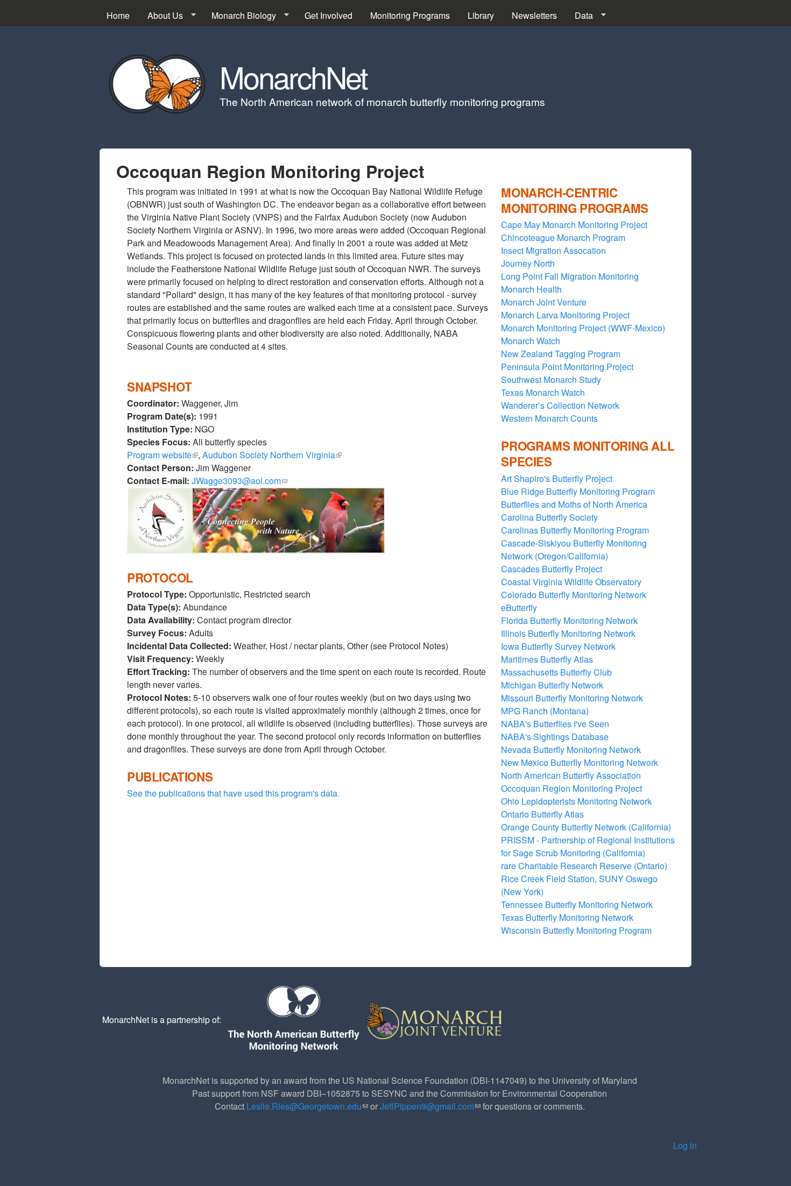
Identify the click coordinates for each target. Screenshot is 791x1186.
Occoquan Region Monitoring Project (571, 788)
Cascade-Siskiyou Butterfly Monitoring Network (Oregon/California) (574, 549)
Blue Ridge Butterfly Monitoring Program (578, 491)
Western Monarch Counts (549, 418)
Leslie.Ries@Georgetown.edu (307, 1106)
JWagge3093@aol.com (239, 480)
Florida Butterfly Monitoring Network (569, 620)
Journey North (528, 263)
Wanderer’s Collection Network (560, 405)
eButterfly (519, 607)
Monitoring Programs (410, 15)
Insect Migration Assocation (553, 250)
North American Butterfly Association (571, 775)
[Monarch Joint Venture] (435, 1019)
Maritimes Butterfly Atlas (547, 659)
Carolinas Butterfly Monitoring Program (575, 530)
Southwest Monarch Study (551, 379)
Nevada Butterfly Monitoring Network (571, 749)
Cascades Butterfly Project (551, 569)
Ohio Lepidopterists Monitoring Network (576, 801)
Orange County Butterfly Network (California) (586, 827)
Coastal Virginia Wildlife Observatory (571, 582)
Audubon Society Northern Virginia (272, 455)
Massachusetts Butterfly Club (556, 672)
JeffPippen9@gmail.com (430, 1106)
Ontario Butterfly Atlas (542, 814)
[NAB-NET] (292, 1019)
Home (118, 15)
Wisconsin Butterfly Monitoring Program (576, 930)
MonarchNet (293, 76)
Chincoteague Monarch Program (563, 237)
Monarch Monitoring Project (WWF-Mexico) (583, 328)
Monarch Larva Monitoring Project (565, 315)
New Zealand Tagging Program (560, 353)
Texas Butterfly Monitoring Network (567, 917)
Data (579, 15)
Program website (162, 455)
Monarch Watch (530, 341)
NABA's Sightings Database (555, 736)
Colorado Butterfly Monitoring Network (573, 594)
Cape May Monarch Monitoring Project (574, 224)
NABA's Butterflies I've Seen (555, 724)
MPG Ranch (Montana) (545, 711)
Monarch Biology (239, 15)
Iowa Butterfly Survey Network (558, 646)
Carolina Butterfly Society (549, 517)
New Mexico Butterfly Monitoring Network (579, 762)
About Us (161, 15)
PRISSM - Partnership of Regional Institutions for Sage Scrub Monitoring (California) (588, 846)
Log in (685, 1145)
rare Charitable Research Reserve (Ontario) (584, 866)
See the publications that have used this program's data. (233, 793)
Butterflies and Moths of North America (574, 504)
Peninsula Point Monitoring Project (567, 366)
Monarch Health (531, 289)
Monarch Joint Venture (544, 302)
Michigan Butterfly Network (552, 685)
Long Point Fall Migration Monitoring (570, 276)
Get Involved (328, 15)
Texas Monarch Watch (543, 392)
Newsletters (534, 15)
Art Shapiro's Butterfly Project (556, 478)
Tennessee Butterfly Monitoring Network (577, 904)
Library (481, 15)
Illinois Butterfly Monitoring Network (568, 633)
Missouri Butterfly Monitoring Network (572, 698)
